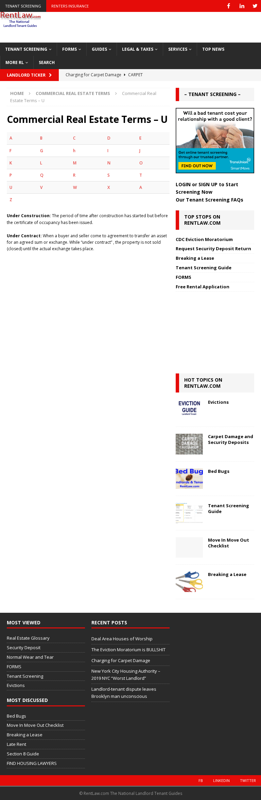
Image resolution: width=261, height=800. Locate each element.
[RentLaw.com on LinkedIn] (242, 6)
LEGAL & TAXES (137, 49)
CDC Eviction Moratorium (204, 239)
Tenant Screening (23, 6)
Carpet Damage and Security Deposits (230, 439)
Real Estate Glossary (28, 638)
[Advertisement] (88, 286)
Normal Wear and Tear (30, 657)
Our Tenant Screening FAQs (209, 199)
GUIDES (99, 49)
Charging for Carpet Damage (120, 660)
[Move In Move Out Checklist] (189, 547)
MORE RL (14, 62)
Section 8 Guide (23, 754)
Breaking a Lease (195, 258)
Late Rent (16, 744)
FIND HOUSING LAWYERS (32, 763)
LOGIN (183, 184)
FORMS (69, 49)
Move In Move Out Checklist (228, 543)
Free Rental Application (202, 287)
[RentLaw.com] (20, 25)
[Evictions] (189, 409)
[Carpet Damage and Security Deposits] (189, 444)
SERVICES (177, 49)
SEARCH (47, 62)
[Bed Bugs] (189, 478)
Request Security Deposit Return (213, 248)
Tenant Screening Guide (203, 268)
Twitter (248, 780)
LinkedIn (221, 780)
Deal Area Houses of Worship (122, 639)
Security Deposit (23, 647)
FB (200, 780)
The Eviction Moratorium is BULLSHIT (128, 649)
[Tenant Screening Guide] (189, 513)
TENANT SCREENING (26, 49)
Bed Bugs (218, 471)
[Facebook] (228, 6)
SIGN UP (208, 184)
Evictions (218, 402)
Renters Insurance (70, 6)
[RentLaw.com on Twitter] (255, 6)
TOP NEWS (213, 49)
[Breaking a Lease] (189, 582)
